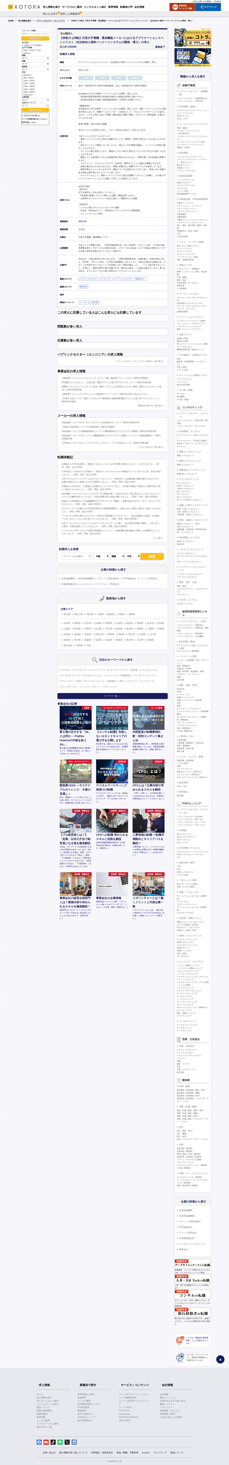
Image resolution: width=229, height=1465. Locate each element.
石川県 (108, 628)
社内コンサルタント (185, 872)
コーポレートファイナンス (74, 670)
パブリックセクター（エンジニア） (51, 21)
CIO (178, 869)
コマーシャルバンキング (191, 317)
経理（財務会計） (184, 666)
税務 (179, 677)
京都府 (67, 634)
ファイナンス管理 (188, 656)
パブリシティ (166, 1407)
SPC (121, 681)
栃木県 (150, 623)
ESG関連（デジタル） (190, 848)
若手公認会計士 (85, 1414)
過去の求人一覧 (44, 1427)
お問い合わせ (49, 1452)
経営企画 (180, 689)
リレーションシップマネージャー (191, 323)
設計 (181, 1127)
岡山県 (132, 634)
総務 (179, 706)
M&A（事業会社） (184, 728)
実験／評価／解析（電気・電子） (191, 1110)
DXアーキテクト (184, 840)
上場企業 (94, 302)
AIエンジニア (182, 842)
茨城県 (140, 623)
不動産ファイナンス (185, 203)
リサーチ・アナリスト (186, 309)
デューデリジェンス (95, 681)
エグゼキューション (93, 675)
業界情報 (41, 1417)
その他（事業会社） (185, 731)
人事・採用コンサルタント (188, 512)
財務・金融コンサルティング (193, 520)
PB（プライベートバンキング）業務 (192, 344)
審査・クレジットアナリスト (189, 329)
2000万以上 (28, 95)
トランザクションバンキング (189, 326)
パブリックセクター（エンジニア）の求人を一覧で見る (138, 361)
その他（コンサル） (189, 600)
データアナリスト (184, 1031)
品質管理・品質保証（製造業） (190, 1157)
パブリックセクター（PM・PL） (190, 819)
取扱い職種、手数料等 (127, 1452)
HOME (11, 21)
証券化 (134, 670)
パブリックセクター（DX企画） (190, 816)
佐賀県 (108, 640)
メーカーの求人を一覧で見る (150, 447)
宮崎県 (150, 640)
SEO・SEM (182, 953)
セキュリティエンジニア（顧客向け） (193, 1007)
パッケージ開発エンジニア (188, 965)
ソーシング (111, 675)
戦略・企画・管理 (188, 685)
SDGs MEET (125, 1420)
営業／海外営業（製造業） (188, 1185)
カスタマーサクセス (185, 913)
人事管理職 (181, 740)
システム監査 (182, 763)
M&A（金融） (182, 128)
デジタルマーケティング (187, 945)
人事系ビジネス (186, 736)
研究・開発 (184, 1086)
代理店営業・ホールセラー (188, 283)
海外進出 (183, 791)
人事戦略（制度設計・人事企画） (191, 743)
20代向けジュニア (86, 1417)
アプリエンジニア (184, 1016)
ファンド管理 (182, 191)
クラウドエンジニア (185, 988)
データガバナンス (184, 1028)
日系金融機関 (67, 578)
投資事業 (183, 153)
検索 (152, 556)
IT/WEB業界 (83, 1407)
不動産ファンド (183, 168)
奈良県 (88, 634)
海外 (89, 645)
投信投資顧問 (185, 176)
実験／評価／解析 (188, 1106)
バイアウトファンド (118, 670)
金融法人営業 (182, 338)
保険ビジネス (185, 265)
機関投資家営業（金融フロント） (191, 349)
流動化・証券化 (183, 147)
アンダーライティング (145, 675)
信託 (179, 359)
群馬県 (161, 623)
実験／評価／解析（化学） (188, 1116)
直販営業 (180, 286)
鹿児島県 (68, 645)
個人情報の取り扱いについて (73, 1452)
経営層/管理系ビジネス (89, 1404)
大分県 (140, 640)
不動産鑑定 (181, 214)
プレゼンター (182, 188)
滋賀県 (77, 634)
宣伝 (179, 1067)
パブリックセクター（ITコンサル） (191, 426)
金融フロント (185, 334)
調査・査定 (181, 280)
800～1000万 (29, 78)
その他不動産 (182, 236)
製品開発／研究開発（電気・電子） (192, 1090)
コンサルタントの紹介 (47, 1404)
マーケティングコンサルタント (190, 574)
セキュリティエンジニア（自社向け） (193, 777)
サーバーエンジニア (185, 1005)
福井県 (119, 628)
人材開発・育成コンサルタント (190, 515)
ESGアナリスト (183, 116)
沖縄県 (79, 645)
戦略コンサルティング (190, 451)
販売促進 (180, 1072)
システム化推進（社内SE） (188, 925)
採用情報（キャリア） (170, 1410)
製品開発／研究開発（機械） (189, 1093)
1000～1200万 (29, 81)
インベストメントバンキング (193, 124)
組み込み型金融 (183, 385)
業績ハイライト (167, 1404)
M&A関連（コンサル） (190, 537)
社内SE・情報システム (190, 918)
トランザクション (69, 686)
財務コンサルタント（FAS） (189, 524)
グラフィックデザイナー (187, 1050)
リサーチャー (182, 594)
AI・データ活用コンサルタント (190, 500)
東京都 (67, 614)
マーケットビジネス (189, 294)
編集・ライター (183, 1064)
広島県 (142, 634)
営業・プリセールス (189, 892)
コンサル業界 (84, 1401)
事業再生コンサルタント (187, 474)
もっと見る (157, 538)
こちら (33, 122)
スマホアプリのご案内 (47, 1423)
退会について (176, 1452)
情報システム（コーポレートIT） (191, 922)
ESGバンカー (182, 119)
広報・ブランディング (186, 1069)
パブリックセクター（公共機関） (191, 636)
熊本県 (129, 640)
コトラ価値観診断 (127, 1397)
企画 (179, 703)
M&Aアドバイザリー (185, 541)
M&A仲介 (181, 544)
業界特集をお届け (86, 1394)
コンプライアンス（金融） (188, 257)
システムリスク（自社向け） (189, 774)
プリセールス (182, 902)
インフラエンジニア (185, 999)
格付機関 (180, 397)
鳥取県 (111, 634)
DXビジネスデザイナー (186, 837)
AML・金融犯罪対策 (185, 260)
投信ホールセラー (184, 183)
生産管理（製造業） (185, 1148)
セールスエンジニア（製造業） (190, 1177)
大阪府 (121, 614)
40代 (39, 50)
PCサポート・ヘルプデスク (188, 927)
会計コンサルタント (185, 526)
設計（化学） (182, 1136)
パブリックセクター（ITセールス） (191, 825)
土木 (179, 234)
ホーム (40, 1394)
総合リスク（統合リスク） (188, 246)
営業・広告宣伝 (186, 1046)
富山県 (98, 628)
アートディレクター (185, 1053)
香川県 (77, 640)
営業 (179, 1061)
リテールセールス (184, 347)
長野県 (88, 628)
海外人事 (180, 751)
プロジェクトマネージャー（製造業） (193, 1165)
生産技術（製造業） (185, 1151)
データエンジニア (184, 996)
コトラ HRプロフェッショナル (134, 1394)
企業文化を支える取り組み (173, 1401)
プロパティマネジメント (187, 211)
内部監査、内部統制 (185, 760)
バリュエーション (149, 670)
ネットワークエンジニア (187, 1002)
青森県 (77, 623)
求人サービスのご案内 (47, 1401)
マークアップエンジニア (187, 939)
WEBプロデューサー (185, 942)
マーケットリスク (184, 251)
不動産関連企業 (69, 584)
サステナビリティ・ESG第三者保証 (192, 441)
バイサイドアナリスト (186, 185)
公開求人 (27, 45)
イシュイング (182, 382)
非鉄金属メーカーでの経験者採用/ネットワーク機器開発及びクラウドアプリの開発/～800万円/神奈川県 (109, 431)
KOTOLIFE (124, 1410)
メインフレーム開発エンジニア (190, 968)
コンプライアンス (184, 769)
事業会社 (83, 287)
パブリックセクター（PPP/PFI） (190, 101)
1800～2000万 (29, 92)
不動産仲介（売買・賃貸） (188, 231)
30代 (32, 50)
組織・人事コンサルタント (188, 509)
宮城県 (98, 623)
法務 (179, 766)
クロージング (110, 686)
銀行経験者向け (85, 1420)
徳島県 (67, 640)
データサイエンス (188, 1021)
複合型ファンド (183, 165)
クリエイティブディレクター (189, 1055)
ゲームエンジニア (184, 1010)
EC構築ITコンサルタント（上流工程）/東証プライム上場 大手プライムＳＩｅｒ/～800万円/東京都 (106, 382)
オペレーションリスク (186, 254)
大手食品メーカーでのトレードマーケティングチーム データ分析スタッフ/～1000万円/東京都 (105, 443)
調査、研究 (181, 586)
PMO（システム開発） (186, 887)
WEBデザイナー (183, 948)
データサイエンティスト (187, 1025)
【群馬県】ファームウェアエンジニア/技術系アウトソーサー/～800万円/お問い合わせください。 (106, 394)
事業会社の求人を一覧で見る (150, 406)
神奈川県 (83, 221)
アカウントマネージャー (187, 904)
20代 (25, 50)
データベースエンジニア (187, 993)
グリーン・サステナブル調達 (189, 1160)
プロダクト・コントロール (188, 674)
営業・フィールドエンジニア (193, 1173)
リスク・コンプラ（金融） (192, 242)
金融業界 (82, 1397)
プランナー (181, 1058)
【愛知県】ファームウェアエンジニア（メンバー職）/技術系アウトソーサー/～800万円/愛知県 (105, 378)
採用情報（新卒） (168, 1414)
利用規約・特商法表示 (102, 1452)
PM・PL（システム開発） (188, 884)
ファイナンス (147, 681)
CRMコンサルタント (185, 489)
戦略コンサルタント (185, 455)
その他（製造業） (184, 1168)
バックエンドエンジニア (187, 974)
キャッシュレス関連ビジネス (193, 375)
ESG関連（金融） (188, 106)
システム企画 (182, 875)
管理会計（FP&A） (185, 669)
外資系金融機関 (86, 578)
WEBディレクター (184, 951)
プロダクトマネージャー (187, 725)
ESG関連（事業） (188, 641)
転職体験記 (42, 1414)
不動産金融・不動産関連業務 (193, 199)
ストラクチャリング (70, 675)
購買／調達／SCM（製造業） (189, 1154)
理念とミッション (168, 1397)
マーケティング (183, 694)
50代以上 (27, 53)
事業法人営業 (182, 341)
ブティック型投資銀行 (108, 578)
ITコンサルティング (189, 479)
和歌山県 (99, 634)
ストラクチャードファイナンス (190, 145)
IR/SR (179, 692)
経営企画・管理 (186, 862)
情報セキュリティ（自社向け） (190, 772)
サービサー (181, 394)
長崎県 (119, 640)
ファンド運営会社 (149, 578)
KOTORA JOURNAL (128, 1417)
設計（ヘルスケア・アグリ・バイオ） (193, 1139)
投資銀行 (112, 681)
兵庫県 (161, 628)
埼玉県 (90, 614)
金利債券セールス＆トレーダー (190, 303)
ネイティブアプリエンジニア (189, 991)
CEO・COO (182, 786)
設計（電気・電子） (185, 1131)
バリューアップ (97, 670)
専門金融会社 (129, 578)
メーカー (83, 302)
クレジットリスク (184, 248)
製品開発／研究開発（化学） (189, 1096)
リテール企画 (182, 370)
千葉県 (100, 614)
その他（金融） (186, 390)
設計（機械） (182, 1134)
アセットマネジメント (186, 208)
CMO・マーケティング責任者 (189, 700)
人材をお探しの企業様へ (202, 1)
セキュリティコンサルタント (189, 562)
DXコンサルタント (185, 497)
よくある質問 (43, 1420)
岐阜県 (129, 628)
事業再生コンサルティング (192, 470)
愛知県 (111, 614)
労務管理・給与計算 (185, 748)
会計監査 (180, 680)
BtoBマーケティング (185, 697)
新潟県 (77, 628)
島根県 (121, 634)
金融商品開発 (182, 312)
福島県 (129, 623)
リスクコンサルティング (191, 549)
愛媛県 (88, 640)
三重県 (150, 628)
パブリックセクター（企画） (193, 621)
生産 (181, 1144)
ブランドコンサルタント (187, 577)
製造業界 (82, 1410)
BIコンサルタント (184, 491)
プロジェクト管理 (188, 880)
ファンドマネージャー (186, 180)
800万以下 (28, 75)
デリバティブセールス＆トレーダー (192, 306)
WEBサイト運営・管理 (186, 930)
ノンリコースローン (91, 686)
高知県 (98, 640)
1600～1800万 (29, 89)
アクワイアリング (184, 379)
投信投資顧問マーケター (187, 194)
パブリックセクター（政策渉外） (191, 633)
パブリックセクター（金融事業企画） (193, 98)
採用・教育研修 (183, 746)
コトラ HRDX (125, 1407)
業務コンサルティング (190, 461)
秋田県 (108, 623)
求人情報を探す (24, 21)
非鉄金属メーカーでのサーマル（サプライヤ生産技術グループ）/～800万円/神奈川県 (100, 422)
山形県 (119, 623)
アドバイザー (67, 681)
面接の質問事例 (44, 1410)
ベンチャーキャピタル (186, 171)
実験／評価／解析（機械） (188, 1113)
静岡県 (140, 628)
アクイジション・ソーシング (189, 206)
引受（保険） (182, 277)
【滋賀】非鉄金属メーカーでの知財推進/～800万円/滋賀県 (88, 427)
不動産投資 (125, 675)
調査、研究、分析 (188, 582)
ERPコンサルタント (185, 486)
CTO (179, 866)
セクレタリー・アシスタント (189, 708)
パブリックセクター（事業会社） (130, 279)
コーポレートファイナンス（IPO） (191, 142)
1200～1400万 (29, 83)
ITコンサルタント (184, 483)
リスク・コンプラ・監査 (191, 756)
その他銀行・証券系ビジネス (193, 355)
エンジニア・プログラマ (191, 961)
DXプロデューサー (185, 834)
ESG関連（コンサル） (190, 431)
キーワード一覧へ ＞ (112, 696)
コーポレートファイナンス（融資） (192, 321)
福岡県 (132, 614)
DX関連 (182, 830)
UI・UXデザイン (184, 956)
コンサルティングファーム (94, 584)
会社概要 (164, 1394)
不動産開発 (181, 217)
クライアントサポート (186, 722)
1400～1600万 (29, 86)
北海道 (67, 623)
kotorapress (124, 1414)
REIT (79, 681)
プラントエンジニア (185, 1162)
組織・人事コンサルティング (193, 505)
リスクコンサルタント (186, 553)
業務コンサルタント (185, 465)
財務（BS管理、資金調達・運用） (191, 671)
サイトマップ (160, 1452)
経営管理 (183, 782)
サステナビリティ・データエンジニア (193, 852)
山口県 (152, 634)
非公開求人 (38, 45)
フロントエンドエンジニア (188, 971)
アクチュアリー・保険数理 (188, 269)
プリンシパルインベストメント (190, 157)
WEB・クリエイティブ (190, 935)
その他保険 (181, 288)
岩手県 (88, 623)
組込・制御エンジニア (186, 1013)
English (218, 1)
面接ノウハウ (43, 1407)
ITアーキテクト (183, 494)
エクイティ (132, 681)
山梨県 (67, 628)
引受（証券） (182, 367)
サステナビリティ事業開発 (188, 651)
